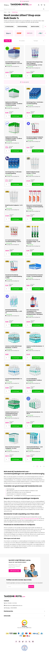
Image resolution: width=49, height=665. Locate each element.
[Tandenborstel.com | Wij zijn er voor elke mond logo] (21, 4)
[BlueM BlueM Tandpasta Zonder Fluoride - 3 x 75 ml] (35, 163)
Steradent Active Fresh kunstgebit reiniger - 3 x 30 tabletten (33, 241)
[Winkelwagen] (44, 5)
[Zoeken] (43, 9)
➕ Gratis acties (9, 26)
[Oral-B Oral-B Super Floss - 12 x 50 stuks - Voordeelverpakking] (35, 94)
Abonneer (31, 586)
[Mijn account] (38, 5)
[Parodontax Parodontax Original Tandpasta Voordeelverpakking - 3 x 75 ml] (35, 128)
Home (5, 12)
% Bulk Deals (15, 12)
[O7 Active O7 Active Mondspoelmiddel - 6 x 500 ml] (13, 370)
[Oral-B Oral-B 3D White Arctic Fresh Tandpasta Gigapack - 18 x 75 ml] (13, 53)
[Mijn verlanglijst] (41, 5)
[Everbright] (29, 33)
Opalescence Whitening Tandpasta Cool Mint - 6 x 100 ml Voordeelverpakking (13, 138)
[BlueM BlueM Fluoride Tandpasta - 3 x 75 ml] (13, 197)
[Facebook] (16, 641)
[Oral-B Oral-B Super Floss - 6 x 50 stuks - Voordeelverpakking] (13, 163)
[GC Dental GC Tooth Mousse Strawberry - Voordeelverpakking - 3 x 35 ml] (13, 231)
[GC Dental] (40, 33)
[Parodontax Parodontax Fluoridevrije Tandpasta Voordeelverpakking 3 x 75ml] (13, 266)
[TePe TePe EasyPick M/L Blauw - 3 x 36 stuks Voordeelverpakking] (35, 438)
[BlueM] (8, 33)
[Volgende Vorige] (44, 466)
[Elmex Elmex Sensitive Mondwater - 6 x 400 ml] (35, 403)
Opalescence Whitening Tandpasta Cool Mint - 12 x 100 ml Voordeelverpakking (13, 103)
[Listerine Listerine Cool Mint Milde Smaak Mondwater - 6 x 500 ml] (13, 337)
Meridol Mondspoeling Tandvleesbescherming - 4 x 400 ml (13, 311)
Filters (6, 40)
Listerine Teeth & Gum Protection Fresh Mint (29, 518)
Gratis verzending (22, 26)
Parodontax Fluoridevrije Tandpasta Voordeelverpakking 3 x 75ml (13, 276)
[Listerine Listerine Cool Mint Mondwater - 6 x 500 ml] (35, 337)
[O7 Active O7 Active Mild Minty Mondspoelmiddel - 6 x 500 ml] (35, 370)
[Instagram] (19, 641)
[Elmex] (19, 33)
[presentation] (4, 26)
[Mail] (32, 641)
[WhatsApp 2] (26, 641)
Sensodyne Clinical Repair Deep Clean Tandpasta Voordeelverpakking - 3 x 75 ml (34, 63)
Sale (9, 12)
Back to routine (35, 26)
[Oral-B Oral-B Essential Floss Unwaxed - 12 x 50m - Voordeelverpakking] (35, 266)
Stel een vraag (15, 570)
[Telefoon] (29, 641)
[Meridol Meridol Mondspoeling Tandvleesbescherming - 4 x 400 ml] (13, 301)
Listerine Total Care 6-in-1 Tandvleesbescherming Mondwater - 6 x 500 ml (12, 413)
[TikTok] (22, 641)
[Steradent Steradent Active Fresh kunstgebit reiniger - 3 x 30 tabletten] (35, 231)
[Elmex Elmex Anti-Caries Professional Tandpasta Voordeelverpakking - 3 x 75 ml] (35, 197)
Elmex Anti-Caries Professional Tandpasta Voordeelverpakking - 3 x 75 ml (34, 207)
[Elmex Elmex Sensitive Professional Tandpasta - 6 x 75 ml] (13, 438)
